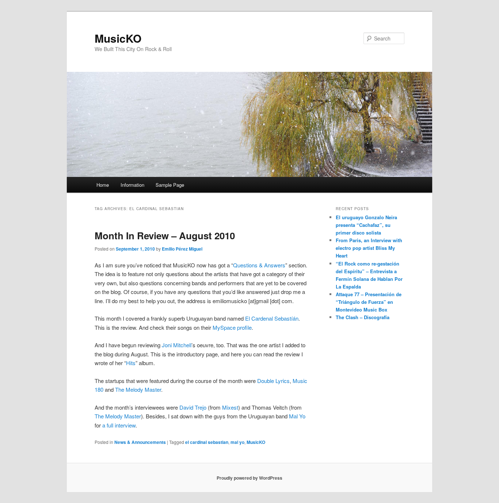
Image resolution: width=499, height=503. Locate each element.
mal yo (237, 442)
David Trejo (192, 407)
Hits (131, 363)
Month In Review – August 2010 (165, 235)
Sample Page (170, 184)
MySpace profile (232, 327)
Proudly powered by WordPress (249, 478)
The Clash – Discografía (362, 317)
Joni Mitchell (176, 345)
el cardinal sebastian (206, 442)
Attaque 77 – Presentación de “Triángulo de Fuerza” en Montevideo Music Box (368, 302)
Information (132, 184)
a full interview (119, 425)
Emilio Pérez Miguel (182, 248)
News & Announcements (140, 442)
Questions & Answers (259, 265)
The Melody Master (138, 389)
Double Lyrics (273, 380)
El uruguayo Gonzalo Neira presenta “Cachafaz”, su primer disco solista (366, 225)
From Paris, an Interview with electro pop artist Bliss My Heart (369, 248)
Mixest (230, 407)
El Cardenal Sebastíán (271, 318)
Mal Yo (297, 416)
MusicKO (118, 38)
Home (102, 184)
